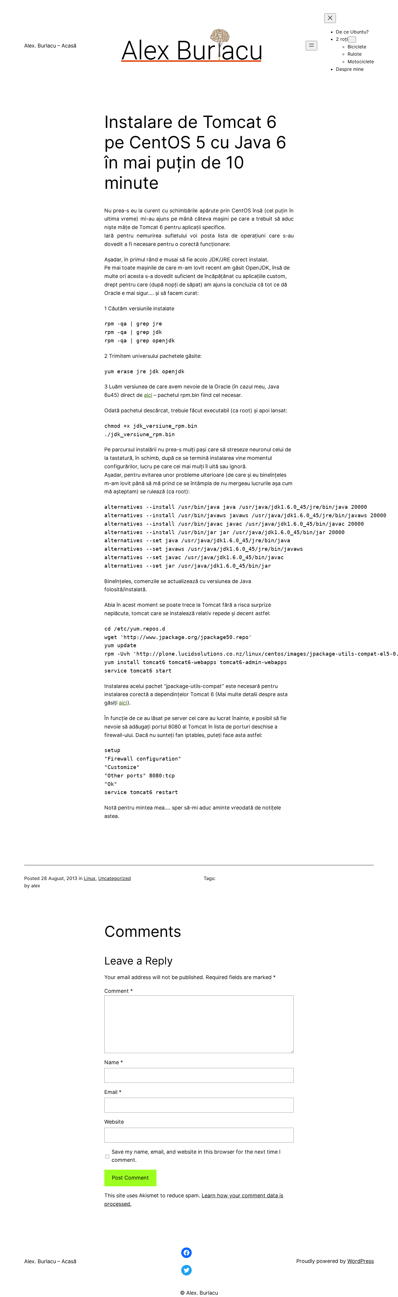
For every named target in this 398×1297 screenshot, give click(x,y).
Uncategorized (114, 878)
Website (114, 1122)
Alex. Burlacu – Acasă (50, 46)
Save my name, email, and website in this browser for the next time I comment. (196, 1156)
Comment (118, 991)
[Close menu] (330, 18)
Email (112, 1092)
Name (113, 1062)
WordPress (360, 1261)
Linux (90, 878)
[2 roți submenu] (352, 39)
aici (148, 395)
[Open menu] (311, 45)
